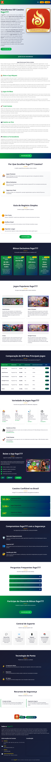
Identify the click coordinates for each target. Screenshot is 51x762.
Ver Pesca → (30, 421)
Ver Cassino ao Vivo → (10, 432)
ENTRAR (22, 717)
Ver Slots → (4, 421)
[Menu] (38, 2)
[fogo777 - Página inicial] (2, 2)
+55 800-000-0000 (7, 751)
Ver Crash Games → (10, 441)
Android (10, 477)
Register (47, 2)
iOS (3, 477)
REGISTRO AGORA (25, 236)
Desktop (18, 477)
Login (42, 2)
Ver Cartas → (17, 420)
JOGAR (47, 368)
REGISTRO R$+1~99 (6, 49)
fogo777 (5, 12)
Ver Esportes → (43, 421)
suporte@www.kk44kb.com (9, 747)
